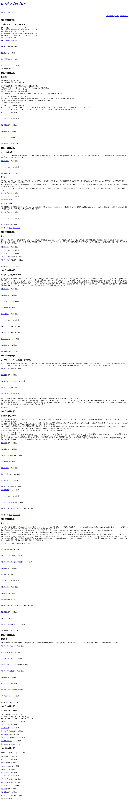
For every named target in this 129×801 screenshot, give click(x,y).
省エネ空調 (4, 59)
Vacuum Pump (5, 253)
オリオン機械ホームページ (9, 40)
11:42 (10, 143)
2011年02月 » (124, 16)
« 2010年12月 (110, 16)
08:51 (10, 199)
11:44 (10, 630)
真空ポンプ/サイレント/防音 (9, 664)
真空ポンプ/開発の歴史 (8, 624)
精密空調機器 (5, 490)
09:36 (10, 407)
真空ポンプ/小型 (6, 368)
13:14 (10, 515)
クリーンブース (6, 326)
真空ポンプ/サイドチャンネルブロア (12, 508)
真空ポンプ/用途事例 (7, 671)
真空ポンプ (4, 46)
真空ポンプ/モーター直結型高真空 (11, 562)
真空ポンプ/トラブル (7, 646)
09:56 (10, 266)
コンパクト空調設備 (7, 689)
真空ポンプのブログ (14, 3)
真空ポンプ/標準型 (6, 455)
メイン (117, 16)
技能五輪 (3, 599)
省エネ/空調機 (5, 474)
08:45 (10, 351)
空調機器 (3, 125)
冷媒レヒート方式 (6, 555)
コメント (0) (16, 68)
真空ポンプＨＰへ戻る (8, 12)
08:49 (10, 228)
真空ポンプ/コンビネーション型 (11, 543)
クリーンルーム (6, 332)
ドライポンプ (5, 65)
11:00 (10, 702)
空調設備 (3, 131)
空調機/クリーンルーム (8, 381)
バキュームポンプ (6, 256)
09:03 (10, 68)
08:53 (10, 173)
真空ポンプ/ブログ (6, 260)
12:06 (10, 744)
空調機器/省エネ (6, 741)
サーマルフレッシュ (7, 502)
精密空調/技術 (5, 734)
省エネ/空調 (4, 480)
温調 (2, 574)
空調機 (3, 53)
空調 (2, 618)
